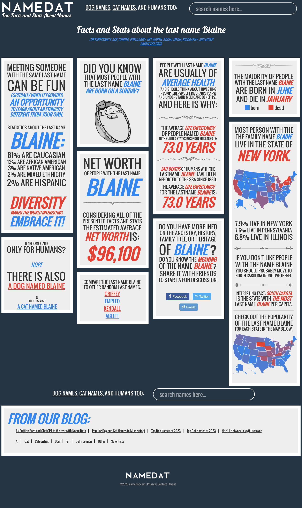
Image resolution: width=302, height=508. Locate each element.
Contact (162, 484)
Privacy (151, 484)
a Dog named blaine (36, 286)
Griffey (112, 293)
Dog (57, 441)
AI (17, 441)
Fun (68, 441)
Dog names (97, 7)
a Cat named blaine (37, 306)
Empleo (112, 301)
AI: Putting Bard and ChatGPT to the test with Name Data (51, 430)
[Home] (147, 477)
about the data (151, 43)
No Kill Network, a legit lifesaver (242, 430)
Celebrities (42, 441)
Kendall (112, 308)
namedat (134, 484)
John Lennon (84, 441)
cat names (124, 7)
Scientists (117, 441)
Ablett (112, 316)
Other (101, 441)
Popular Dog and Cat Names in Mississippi (118, 430)
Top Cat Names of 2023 (201, 430)
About (172, 484)
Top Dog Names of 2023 (166, 430)
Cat (26, 441)
